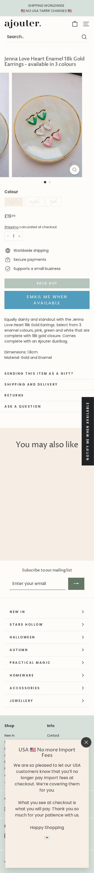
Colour (11, 191)
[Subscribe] (76, 584)
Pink (53, 201)
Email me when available (47, 300)
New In (9, 736)
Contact (53, 736)
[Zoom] (74, 169)
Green (34, 201)
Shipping (11, 227)
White (13, 201)
